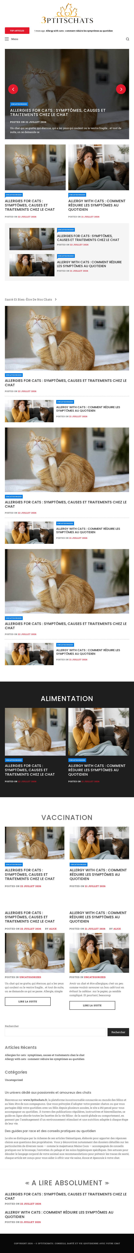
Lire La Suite (27, 1001)
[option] (35, 746)
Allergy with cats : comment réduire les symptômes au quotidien (97, 205)
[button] (11, 39)
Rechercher (12, 1026)
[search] (127, 39)
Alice (53, 928)
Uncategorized (14, 195)
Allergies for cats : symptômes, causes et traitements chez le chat (80, 31)
